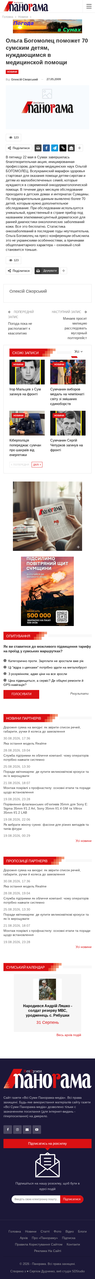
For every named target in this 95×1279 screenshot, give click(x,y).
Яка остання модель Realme (25, 743)
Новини (12, 72)
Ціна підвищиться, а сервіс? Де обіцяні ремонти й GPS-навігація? (43, 683)
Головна (15, 1231)
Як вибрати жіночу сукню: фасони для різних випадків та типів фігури (46, 827)
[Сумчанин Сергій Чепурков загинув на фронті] (68, 423)
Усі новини (84, 841)
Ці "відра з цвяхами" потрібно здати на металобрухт (47, 667)
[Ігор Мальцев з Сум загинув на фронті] (27, 372)
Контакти (73, 1244)
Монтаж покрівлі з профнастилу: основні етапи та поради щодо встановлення (46, 790)
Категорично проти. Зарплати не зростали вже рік (45, 661)
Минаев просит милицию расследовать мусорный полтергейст (75, 328)
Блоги (82, 1231)
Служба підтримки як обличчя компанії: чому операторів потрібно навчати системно (46, 757)
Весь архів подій (68, 1035)
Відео (69, 1231)
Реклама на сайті (47, 1251)
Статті (45, 1231)
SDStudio (78, 1271)
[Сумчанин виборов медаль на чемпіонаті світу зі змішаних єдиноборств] (68, 372)
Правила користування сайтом (38, 1244)
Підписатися (71, 1199)
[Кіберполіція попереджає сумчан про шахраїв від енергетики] (27, 423)
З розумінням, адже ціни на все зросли (37, 674)
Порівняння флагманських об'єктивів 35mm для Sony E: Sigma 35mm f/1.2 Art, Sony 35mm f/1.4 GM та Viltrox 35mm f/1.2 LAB (45, 808)
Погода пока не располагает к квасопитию (20, 328)
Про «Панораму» (45, 1238)
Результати (79, 693)
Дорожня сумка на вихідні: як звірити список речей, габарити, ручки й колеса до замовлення (42, 729)
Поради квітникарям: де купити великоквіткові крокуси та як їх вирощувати (46, 774)
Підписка (68, 1238)
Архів (24, 1238)
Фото (57, 1231)
